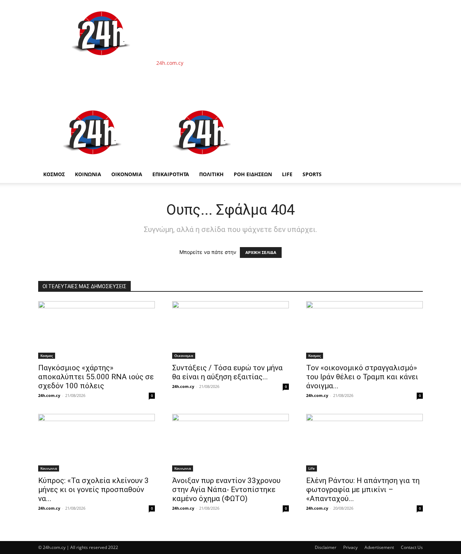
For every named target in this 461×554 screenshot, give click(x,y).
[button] (414, 108)
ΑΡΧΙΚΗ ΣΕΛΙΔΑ (260, 252)
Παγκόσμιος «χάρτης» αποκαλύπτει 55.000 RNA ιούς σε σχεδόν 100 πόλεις (96, 376)
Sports (312, 174)
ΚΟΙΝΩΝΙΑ (88, 174)
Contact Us (412, 547)
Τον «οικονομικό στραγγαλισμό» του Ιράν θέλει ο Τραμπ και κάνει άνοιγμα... (362, 376)
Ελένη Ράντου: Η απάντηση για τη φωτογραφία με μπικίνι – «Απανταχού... (363, 489)
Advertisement (379, 547)
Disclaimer (325, 547)
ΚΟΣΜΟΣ (54, 174)
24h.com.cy (49, 395)
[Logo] (93, 161)
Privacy (350, 547)
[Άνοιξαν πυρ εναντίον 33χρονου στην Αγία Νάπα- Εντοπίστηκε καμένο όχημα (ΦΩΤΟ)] (230, 443)
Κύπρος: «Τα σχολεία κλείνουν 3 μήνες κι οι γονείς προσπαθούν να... (93, 489)
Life (287, 174)
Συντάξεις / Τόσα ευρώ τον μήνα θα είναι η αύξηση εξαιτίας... (227, 372)
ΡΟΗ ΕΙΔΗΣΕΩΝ (253, 174)
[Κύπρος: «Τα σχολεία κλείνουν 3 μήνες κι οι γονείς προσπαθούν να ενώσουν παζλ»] (96, 443)
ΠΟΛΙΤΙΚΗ (211, 174)
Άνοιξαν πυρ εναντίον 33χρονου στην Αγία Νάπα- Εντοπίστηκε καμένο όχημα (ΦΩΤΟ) (226, 489)
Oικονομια (183, 355)
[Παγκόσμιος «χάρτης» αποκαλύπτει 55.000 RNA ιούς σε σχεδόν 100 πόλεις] (96, 330)
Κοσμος (46, 355)
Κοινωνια (48, 468)
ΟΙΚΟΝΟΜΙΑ (126, 174)
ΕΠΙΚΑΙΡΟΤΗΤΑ (170, 174)
